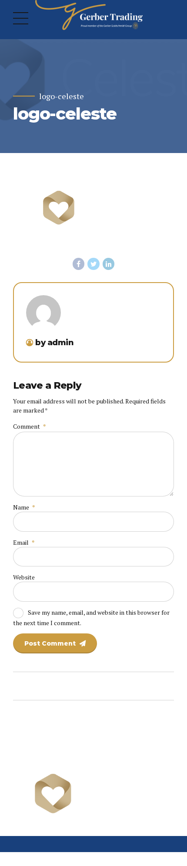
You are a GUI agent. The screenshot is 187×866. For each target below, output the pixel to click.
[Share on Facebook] (79, 264)
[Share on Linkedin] (109, 264)
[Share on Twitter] (93, 264)
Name (24, 507)
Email (23, 542)
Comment (29, 426)
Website (24, 577)
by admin (54, 342)
